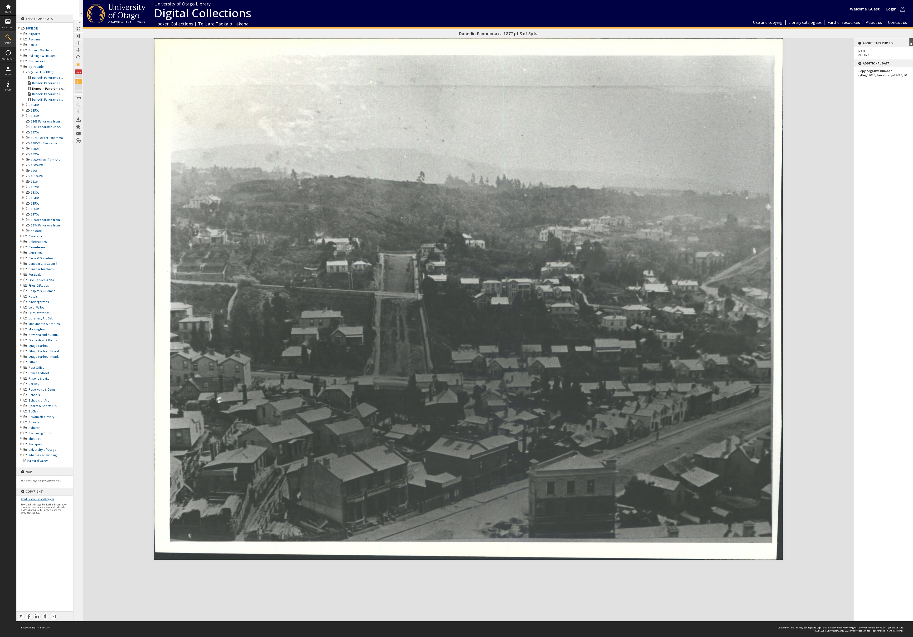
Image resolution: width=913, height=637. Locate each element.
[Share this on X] (20, 613)
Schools (34, 395)
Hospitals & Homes (42, 291)
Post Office (36, 367)
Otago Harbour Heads (44, 356)
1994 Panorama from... (46, 225)
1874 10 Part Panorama (47, 138)
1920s (35, 187)
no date (36, 231)
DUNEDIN (32, 28)
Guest (874, 9)
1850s (35, 110)
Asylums (34, 39)
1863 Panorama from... (46, 121)
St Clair (34, 411)
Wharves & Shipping (43, 455)
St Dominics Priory (41, 417)
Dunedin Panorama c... (47, 77)
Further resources (844, 22)
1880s (35, 149)
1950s (35, 203)
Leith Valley (36, 307)
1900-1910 (38, 165)
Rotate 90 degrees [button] (78, 57)
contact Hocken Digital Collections (851, 627)
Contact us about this (78, 133)
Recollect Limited (861, 630)
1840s (35, 105)
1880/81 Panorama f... (46, 143)
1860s (35, 116)
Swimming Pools (40, 433)
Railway (34, 384)
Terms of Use (43, 627)
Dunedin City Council (43, 263)
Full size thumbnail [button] (78, 28)
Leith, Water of (39, 313)
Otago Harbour (39, 345)
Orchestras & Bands (43, 340)
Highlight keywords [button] (78, 112)
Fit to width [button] (78, 43)
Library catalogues (805, 22)
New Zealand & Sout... (44, 335)
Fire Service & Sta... (42, 280)
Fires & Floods (39, 285)
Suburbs (34, 428)
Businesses (37, 61)
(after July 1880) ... (43, 72)
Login (8, 74)
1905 (34, 170)
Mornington (37, 329)
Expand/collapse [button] (911, 42)
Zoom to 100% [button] (78, 64)
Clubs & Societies (41, 258)
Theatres (35, 438)
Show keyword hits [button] (78, 105)
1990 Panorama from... (46, 220)
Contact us (897, 22)
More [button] (8, 90)
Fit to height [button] (78, 50)
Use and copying (767, 22)
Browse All (8, 27)
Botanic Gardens (40, 50)
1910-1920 (38, 176)
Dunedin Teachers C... (43, 269)
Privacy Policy (28, 627)
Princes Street (39, 373)
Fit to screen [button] (78, 35)
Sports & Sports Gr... (43, 406)
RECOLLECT (818, 630)
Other (33, 362)
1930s (35, 192)
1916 (34, 181)
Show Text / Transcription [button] (78, 98)
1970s (35, 214)
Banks (33, 45)
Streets (34, 422)
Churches (35, 252)
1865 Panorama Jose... (46, 127)
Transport (35, 444)
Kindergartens (39, 302)
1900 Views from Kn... (46, 159)
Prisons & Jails (39, 378)
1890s (35, 154)
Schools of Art (39, 400)
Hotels (33, 296)
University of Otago (42, 449)
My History (8, 58)
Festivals (35, 274)
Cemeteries (37, 247)
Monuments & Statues (44, 324)
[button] (78, 81)
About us (874, 22)
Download (78, 119)
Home (8, 11)
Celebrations (38, 242)
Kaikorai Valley (37, 460)
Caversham (36, 236)
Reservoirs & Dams (42, 389)
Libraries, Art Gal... (41, 318)
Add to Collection (78, 126)
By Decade (36, 66)
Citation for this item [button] (78, 140)
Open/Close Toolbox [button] (81, 8)
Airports (34, 34)
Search (8, 43)
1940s (35, 198)
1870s (35, 132)
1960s (35, 209)
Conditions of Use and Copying (37, 499)
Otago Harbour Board (44, 351)
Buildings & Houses (42, 56)
